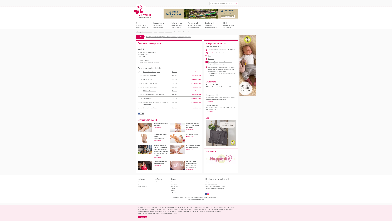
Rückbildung (224, 69)
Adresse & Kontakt (196, 72)
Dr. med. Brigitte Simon (149, 87)
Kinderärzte (219, 53)
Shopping (210, 62)
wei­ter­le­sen (210, 91)
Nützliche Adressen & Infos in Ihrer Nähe (142, 25)
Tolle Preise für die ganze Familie (211, 25)
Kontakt (173, 190)
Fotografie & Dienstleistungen (216, 64)
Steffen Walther (147, 79)
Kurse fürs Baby (221, 71)
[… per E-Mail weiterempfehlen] (141, 114)
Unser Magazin (142, 186)
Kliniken (225, 53)
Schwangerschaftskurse (215, 67)
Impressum (174, 192)
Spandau (174, 72)
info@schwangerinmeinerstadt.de (214, 188)
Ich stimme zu (143, 217)
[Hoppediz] (221, 159)
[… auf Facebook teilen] (139, 114)
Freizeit (216, 62)
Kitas (209, 56)
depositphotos (200, 199)
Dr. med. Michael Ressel (150, 108)
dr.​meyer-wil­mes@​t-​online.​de (150, 63)
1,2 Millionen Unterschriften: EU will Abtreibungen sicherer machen (168, 37)
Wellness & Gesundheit (225, 62)
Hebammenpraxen (220, 50)
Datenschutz (141, 182)
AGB (139, 184)
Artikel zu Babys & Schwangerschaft (158, 25)
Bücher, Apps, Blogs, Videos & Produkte (177, 25)
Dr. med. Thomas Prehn (150, 83)
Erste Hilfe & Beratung (214, 69)
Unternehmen (175, 182)
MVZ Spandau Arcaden (149, 91)
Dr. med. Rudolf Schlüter (150, 76)
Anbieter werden (159, 182)
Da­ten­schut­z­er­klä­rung (170, 213)
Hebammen (211, 50)
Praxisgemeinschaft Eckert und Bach (153, 94)
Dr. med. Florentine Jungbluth (151, 72)
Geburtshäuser (231, 50)
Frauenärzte (211, 53)
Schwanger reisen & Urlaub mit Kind (228, 25)
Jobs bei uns (174, 186)
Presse (173, 188)
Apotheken (211, 59)
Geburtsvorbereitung (228, 67)
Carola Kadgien (147, 98)
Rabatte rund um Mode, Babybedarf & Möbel (194, 25)
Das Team (174, 184)
